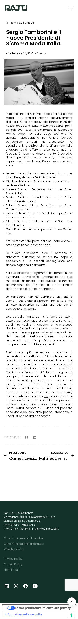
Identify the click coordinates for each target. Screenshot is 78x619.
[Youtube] (35, 586)
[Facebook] (25, 586)
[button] (26, 437)
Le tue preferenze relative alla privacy (43, 608)
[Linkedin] (6, 586)
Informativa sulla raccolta (23, 614)
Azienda (41, 53)
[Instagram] (16, 586)
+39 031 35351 (11, 524)
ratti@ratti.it (28, 524)
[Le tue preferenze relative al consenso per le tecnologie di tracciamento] (71, 615)
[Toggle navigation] (62, 8)
